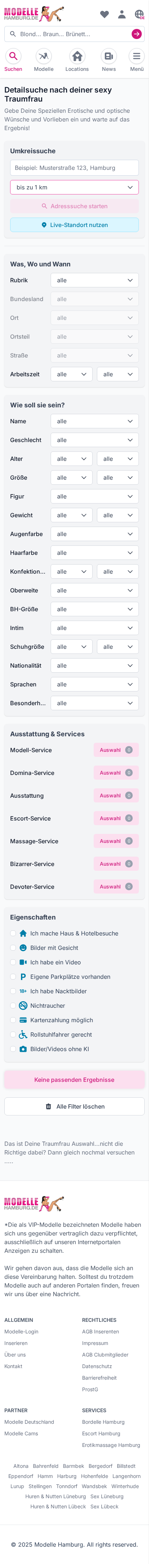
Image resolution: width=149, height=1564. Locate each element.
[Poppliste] (104, 14)
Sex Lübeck (104, 1506)
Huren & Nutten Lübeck (58, 1506)
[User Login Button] (121, 14)
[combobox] (74, 34)
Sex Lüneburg (107, 1496)
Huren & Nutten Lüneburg (55, 1496)
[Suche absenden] (137, 34)
